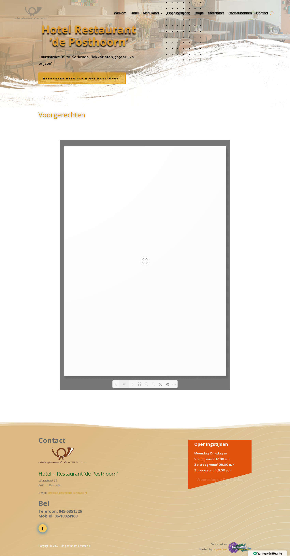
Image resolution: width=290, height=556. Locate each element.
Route (199, 13)
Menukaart (151, 13)
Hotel (134, 13)
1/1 (124, 384)
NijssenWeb (220, 549)
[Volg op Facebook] (42, 528)
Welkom (120, 13)
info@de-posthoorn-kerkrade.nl (67, 492)
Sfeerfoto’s (216, 13)
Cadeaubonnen (240, 13)
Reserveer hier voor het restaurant (82, 78)
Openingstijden (178, 13)
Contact (262, 13)
